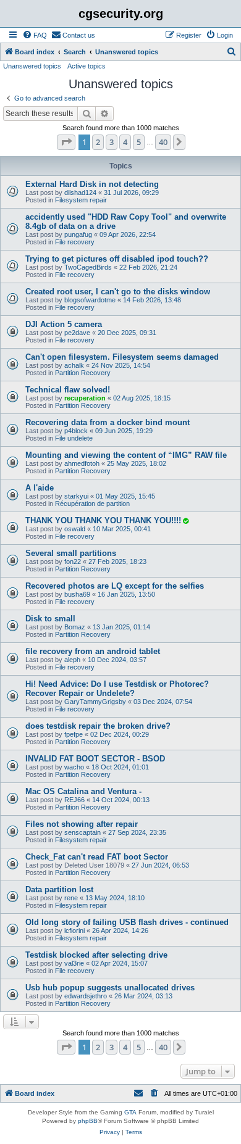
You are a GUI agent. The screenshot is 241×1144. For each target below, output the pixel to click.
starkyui (76, 496)
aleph (72, 659)
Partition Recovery (83, 372)
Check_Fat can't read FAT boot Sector (96, 856)
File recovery (75, 242)
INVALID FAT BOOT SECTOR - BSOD (95, 758)
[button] (66, 142)
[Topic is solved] (185, 520)
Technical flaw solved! (67, 389)
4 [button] (125, 141)
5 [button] (139, 141)
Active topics (86, 66)
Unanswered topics (32, 66)
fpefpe (73, 734)
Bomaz (74, 627)
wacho (74, 767)
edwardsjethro (85, 996)
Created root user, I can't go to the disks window (117, 291)
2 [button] (98, 141)
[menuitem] (34, 35)
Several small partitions (70, 553)
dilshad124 (80, 192)
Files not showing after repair (81, 824)
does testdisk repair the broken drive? (98, 726)
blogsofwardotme (90, 300)
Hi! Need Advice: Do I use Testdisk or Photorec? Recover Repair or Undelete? (117, 688)
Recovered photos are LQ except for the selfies (114, 586)
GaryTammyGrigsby (95, 701)
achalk (74, 365)
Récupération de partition (92, 503)
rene (71, 898)
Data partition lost (59, 889)
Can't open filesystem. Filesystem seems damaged (122, 357)
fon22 (72, 561)
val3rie (74, 963)
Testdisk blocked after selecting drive (96, 955)
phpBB (88, 1120)
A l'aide (39, 487)
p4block (76, 430)
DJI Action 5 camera (63, 324)
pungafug (78, 234)
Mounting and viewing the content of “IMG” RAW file (126, 455)
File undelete (74, 438)
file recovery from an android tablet (92, 651)
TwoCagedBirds (88, 267)
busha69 (77, 594)
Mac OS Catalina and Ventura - (83, 791)
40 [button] (163, 141)
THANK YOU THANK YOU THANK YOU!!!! (103, 520)
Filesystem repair (81, 200)
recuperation (85, 398)
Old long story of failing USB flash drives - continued (127, 922)
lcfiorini (74, 930)
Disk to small (50, 618)
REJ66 (74, 799)
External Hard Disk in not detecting (92, 184)
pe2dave (77, 332)
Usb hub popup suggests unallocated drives (110, 987)
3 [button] (111, 141)
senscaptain (82, 832)
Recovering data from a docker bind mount (107, 422)
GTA (130, 1112)
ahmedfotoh (81, 463)
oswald (74, 529)
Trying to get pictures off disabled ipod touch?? (116, 258)
